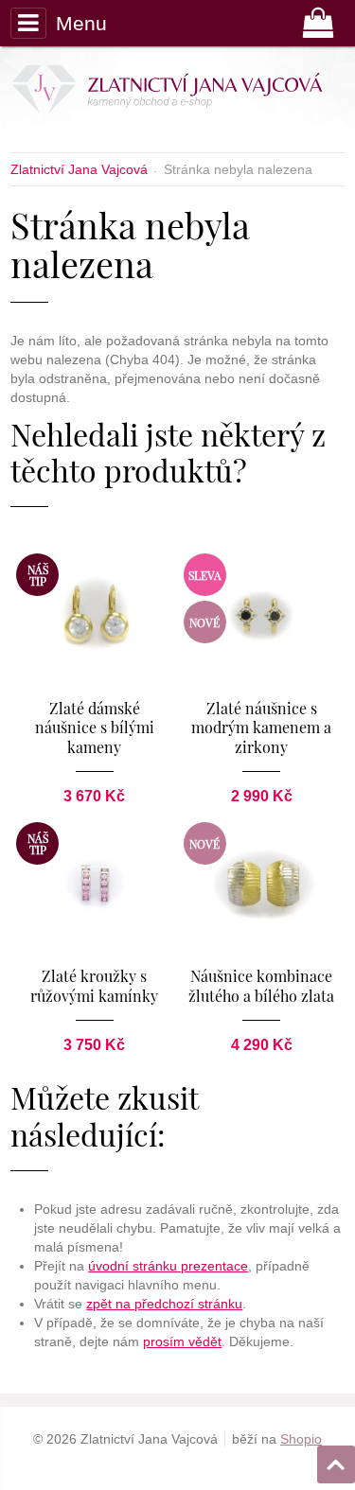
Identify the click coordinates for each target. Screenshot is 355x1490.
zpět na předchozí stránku (164, 1303)
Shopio (301, 1438)
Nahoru (338, 1458)
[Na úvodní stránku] (172, 92)
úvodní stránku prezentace (168, 1265)
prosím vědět (182, 1341)
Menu (81, 23)
